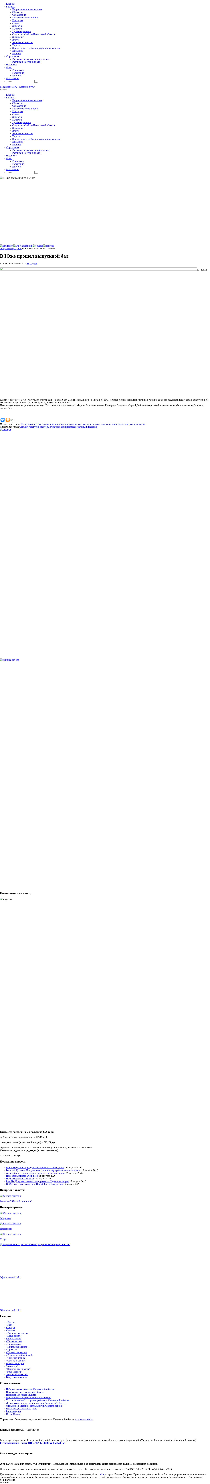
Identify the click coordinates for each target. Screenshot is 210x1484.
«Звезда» (10, 1327)
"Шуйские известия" (17, 1374)
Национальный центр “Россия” (54, 1244)
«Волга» (10, 1322)
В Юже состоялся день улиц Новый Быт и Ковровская (34, 1184)
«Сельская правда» (16, 1358)
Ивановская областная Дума (21, 1394)
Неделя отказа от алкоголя (20, 1178)
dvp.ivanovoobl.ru (84, 1419)
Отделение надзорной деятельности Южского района (34, 1405)
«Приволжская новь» (17, 1347)
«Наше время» (13, 1335)
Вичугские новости (16, 1377)
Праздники (6, 1228)
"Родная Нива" (14, 1371)
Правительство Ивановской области (25, 1392)
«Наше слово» (13, 1338)
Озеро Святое (13, 1414)
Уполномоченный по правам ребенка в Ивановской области (37, 1400)
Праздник (16, 248)
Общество (5, 248)
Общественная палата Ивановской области (28, 1397)
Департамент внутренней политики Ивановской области (36, 1403)
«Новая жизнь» (14, 1341)
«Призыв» (11, 1349)
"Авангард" (12, 1366)
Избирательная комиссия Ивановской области (30, 1389)
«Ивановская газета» (17, 1333)
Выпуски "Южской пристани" (16, 1201)
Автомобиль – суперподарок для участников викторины (35, 1173)
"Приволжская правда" (18, 1369)
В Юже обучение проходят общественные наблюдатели (35, 1167)
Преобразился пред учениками (22, 1175)
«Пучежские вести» (16, 1352)
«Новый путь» (13, 1344)
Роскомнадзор (13, 1411)
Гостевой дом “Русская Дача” (21, 1408)
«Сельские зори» (15, 1363)
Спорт (3, 1239)
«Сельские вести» (15, 1360)
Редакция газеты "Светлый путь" (17, 87)
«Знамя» (10, 1330)
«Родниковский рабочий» (19, 1355)
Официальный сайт (10, 1277)
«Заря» (9, 1324)
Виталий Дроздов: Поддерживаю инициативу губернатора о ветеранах (43, 1170)
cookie (101, 1474)
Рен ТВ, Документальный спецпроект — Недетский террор (37, 1181)
